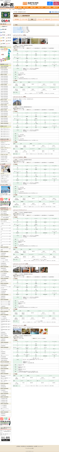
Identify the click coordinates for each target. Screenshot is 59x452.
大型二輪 (3, 32)
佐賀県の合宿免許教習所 (4, 118)
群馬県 (13, 9)
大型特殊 (3, 43)
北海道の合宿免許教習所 (4, 66)
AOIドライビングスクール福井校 (5, 301)
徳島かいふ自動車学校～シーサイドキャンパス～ (5, 381)
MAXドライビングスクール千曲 (5, 309)
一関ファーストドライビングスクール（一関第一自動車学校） (5, 217)
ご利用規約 (18, 446)
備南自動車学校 (3, 370)
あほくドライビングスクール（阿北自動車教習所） (5, 376)
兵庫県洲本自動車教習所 (4, 358)
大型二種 (9, 40)
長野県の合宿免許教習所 (4, 91)
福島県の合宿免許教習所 (4, 247)
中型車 (3, 37)
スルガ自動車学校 (3, 316)
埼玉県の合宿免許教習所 (4, 81)
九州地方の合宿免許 (4, 116)
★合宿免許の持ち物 (4, 149)
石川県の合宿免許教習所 (4, 294)
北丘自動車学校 (3, 415)
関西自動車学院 (3, 385)
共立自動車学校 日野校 (4, 398)
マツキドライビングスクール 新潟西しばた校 (6, 287)
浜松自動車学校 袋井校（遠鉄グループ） (6, 325)
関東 (10, 9)
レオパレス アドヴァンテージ (18, 30)
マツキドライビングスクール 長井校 (6, 239)
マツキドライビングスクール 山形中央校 (6, 229)
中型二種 (9, 37)
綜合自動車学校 (3, 332)
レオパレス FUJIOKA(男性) (17, 29)
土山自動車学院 (3, 353)
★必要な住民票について (4, 151)
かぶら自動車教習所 (19, 9)
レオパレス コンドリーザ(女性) (18, 31)
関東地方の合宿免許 (4, 74)
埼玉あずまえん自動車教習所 (5, 276)
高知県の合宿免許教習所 (4, 388)
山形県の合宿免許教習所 (4, 71)
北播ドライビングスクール (4, 355)
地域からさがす (3, 46)
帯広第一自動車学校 (4, 213)
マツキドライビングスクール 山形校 (6, 234)
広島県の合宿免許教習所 (4, 108)
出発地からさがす (3, 126)
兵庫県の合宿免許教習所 (4, 101)
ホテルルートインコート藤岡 (18, 32)
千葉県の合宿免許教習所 (4, 278)
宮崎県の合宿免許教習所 (4, 121)
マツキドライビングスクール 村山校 (6, 226)
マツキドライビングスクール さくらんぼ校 (6, 223)
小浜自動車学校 (3, 306)
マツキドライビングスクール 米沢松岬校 (6, 245)
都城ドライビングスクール (4, 408)
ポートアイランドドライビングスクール (5, 350)
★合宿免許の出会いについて (5, 159)
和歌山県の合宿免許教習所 (4, 103)
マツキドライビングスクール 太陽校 (6, 231)
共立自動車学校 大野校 (4, 400)
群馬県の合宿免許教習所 (4, 79)
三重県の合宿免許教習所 (4, 342)
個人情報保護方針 (30, 446)
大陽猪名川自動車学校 (4, 360)
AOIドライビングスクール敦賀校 (5, 304)
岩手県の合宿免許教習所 (4, 69)
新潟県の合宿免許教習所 (4, 86)
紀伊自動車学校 (3, 345)
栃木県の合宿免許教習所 (4, 256)
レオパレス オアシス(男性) (17, 27)
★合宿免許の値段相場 (4, 156)
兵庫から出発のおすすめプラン (5, 134)
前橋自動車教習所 (3, 268)
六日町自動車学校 (3, 291)
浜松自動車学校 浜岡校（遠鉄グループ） (6, 322)
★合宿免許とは (3, 142)
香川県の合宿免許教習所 (4, 113)
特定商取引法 (23, 446)
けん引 (9, 43)
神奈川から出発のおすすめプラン (5, 129)
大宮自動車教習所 (3, 253)
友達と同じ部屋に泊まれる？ (5, 180)
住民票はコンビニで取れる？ (5, 176)
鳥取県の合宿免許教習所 (4, 106)
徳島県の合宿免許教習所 (4, 111)
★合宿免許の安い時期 (4, 161)
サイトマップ (40, 446)
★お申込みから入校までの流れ (5, 144)
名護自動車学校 (3, 413)
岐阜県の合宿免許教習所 (4, 311)
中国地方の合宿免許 (4, 104)
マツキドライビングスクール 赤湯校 (6, 242)
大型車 (3, 40)
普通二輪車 (4, 29)
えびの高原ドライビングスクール (5, 410)
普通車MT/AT (4, 26)
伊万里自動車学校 (3, 395)
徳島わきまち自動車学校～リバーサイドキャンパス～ (5, 378)
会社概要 (35, 446)
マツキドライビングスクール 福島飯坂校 (6, 249)
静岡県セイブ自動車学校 (4, 335)
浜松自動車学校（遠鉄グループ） (5, 319)
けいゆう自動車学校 (4, 405)
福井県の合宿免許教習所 (4, 89)
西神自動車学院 (3, 351)
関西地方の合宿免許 (4, 99)
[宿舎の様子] (17, 41)
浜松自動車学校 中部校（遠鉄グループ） (6, 327)
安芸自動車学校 (3, 390)
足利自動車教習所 (3, 263)
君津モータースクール (4, 281)
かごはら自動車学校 (4, 273)
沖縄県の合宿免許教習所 (4, 123)
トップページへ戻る (30, 448)
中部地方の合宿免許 (4, 84)
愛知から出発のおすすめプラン (5, 131)
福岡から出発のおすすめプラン (5, 136)
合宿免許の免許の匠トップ (4, 9)
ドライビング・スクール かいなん (6, 363)
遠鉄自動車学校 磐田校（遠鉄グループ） (6, 330)
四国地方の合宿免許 (4, 109)
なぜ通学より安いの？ (4, 178)
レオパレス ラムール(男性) (17, 28)
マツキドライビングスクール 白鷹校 (6, 237)
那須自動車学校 (3, 258)
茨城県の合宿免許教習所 (4, 76)
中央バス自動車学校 (4, 211)
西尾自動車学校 (3, 340)
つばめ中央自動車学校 (4, 289)
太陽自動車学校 (3, 296)
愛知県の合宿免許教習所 (4, 96)
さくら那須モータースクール (5, 261)
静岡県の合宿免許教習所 (4, 94)
